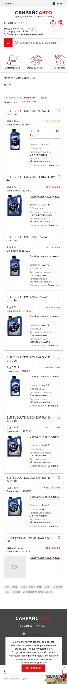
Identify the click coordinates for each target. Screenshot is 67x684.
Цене (44, 97)
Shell (47, 587)
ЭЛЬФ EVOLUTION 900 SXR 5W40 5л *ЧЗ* (29, 539)
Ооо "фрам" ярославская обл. (38, 592)
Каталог (8, 77)
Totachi (14, 587)
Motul (40, 587)
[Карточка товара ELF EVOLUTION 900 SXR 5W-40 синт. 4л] (15, 506)
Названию (30, 97)
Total (6, 592)
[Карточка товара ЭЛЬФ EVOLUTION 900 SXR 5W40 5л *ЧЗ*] (15, 567)
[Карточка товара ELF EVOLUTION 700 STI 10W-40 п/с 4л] (15, 206)
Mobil (32, 587)
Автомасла (22, 77)
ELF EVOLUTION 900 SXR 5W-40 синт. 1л (28, 112)
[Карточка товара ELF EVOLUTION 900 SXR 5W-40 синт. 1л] (15, 140)
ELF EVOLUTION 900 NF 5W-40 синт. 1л (27, 239)
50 (28, 102)
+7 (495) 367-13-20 (17, 23)
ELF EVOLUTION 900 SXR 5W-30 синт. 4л (28, 419)
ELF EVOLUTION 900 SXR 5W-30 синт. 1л (28, 359)
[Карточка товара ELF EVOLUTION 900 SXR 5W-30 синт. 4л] (15, 446)
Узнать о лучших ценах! (16, 678)
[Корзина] (60, 23)
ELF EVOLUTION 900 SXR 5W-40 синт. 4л (28, 479)
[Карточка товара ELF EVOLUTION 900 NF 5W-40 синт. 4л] (15, 326)
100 (34, 102)
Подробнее (40, 662)
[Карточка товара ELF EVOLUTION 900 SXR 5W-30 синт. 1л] (15, 386)
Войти (59, 3)
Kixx (6, 587)
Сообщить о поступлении (44, 196)
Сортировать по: (13, 97)
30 (23, 102)
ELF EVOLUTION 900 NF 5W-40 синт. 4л (27, 299)
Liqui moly (58, 587)
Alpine (24, 587)
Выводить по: (11, 102)
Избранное (53, 23)
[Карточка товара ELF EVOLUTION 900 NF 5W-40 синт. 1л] (15, 266)
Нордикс (16, 592)
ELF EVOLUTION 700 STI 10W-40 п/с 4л (30, 178)
